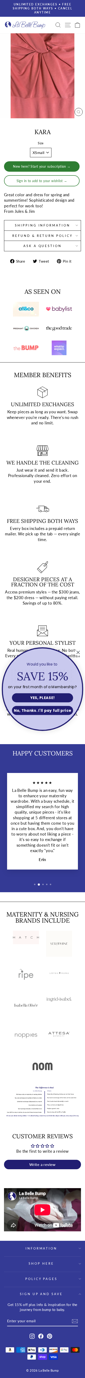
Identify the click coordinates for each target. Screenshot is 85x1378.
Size (41, 143)
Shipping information (42, 225)
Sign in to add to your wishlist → (42, 181)
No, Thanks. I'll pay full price (42, 710)
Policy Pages (41, 1279)
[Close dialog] (78, 652)
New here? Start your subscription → (42, 166)
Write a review (42, 1164)
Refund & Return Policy (42, 236)
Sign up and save (41, 1294)
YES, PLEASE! (42, 697)
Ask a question (42, 246)
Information (41, 1248)
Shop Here (41, 1263)
